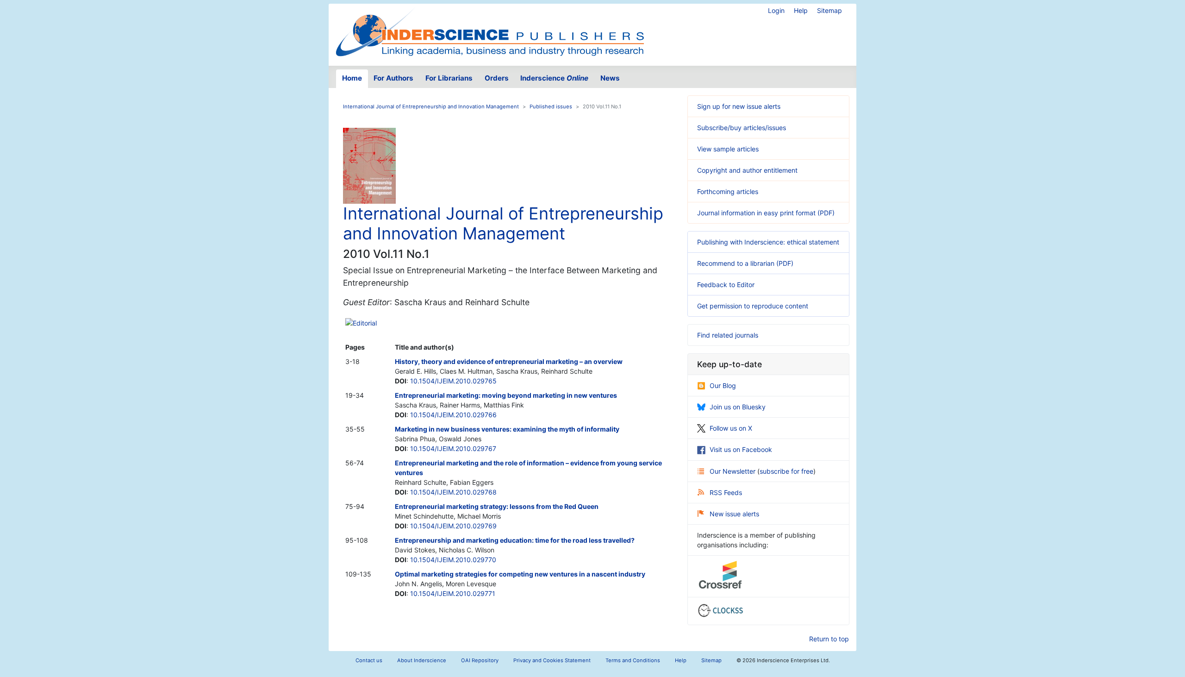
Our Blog (723, 385)
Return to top (829, 639)
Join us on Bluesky (738, 407)
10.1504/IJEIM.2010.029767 (453, 448)
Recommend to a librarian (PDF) (745, 263)
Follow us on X (731, 428)
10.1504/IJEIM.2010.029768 (453, 492)
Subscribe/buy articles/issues (741, 128)
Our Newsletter (733, 471)
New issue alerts (734, 514)
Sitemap (829, 10)
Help (801, 10)
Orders (497, 78)
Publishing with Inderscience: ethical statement (768, 242)
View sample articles (728, 149)
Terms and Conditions (632, 660)
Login (776, 10)
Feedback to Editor (726, 284)
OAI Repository (480, 660)
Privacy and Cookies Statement (552, 660)
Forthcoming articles (727, 191)
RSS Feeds (726, 492)
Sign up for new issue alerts (738, 106)
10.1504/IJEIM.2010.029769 (453, 526)
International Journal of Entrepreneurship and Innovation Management (431, 106)
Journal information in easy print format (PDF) (766, 213)
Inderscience (554, 78)
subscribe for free (786, 471)
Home (352, 78)
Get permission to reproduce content (752, 306)
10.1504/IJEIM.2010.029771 (452, 593)
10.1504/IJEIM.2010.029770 (453, 560)
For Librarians (449, 78)
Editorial (365, 323)
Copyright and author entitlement (747, 170)
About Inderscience (421, 660)
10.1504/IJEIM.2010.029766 (453, 415)
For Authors (393, 78)
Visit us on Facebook (741, 449)
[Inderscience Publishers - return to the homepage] (490, 31)
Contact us (369, 660)
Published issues (551, 106)
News (610, 78)
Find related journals (727, 335)
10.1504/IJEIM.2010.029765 (453, 381)
